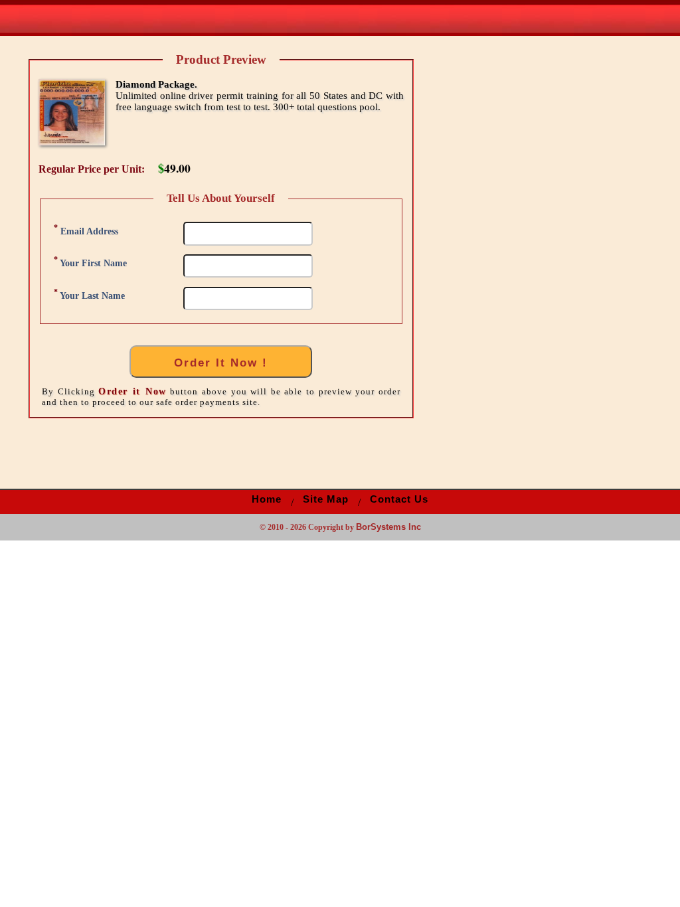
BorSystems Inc (388, 527)
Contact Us (399, 499)
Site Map (326, 499)
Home (267, 499)
